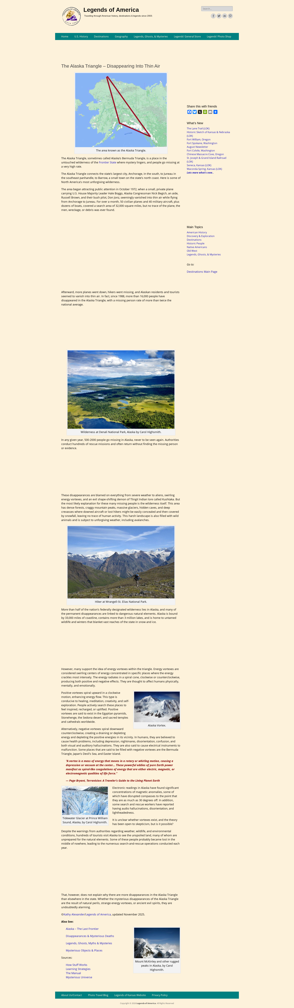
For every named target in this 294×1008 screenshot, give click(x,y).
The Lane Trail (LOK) (198, 128)
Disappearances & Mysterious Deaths (90, 936)
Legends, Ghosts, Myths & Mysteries (89, 943)
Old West (192, 250)
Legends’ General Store (187, 36)
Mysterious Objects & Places (84, 950)
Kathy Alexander (74, 914)
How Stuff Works (76, 965)
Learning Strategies (78, 969)
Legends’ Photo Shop (219, 36)
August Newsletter (197, 147)
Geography (121, 36)
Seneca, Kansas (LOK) (199, 165)
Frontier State (107, 162)
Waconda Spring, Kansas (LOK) (204, 169)
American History (197, 232)
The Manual (73, 973)
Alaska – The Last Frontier (82, 929)
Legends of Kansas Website (130, 995)
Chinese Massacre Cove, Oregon (205, 154)
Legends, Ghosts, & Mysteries (151, 36)
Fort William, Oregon (199, 139)
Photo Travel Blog (98, 995)
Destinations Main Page (202, 271)
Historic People (195, 243)
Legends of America (111, 10)
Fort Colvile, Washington (201, 150)
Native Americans (197, 247)
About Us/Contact (71, 995)
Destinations (101, 36)
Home (64, 36)
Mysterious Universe (79, 977)
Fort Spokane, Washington (202, 143)
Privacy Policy (160, 995)
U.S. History (81, 36)
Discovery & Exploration (201, 236)
